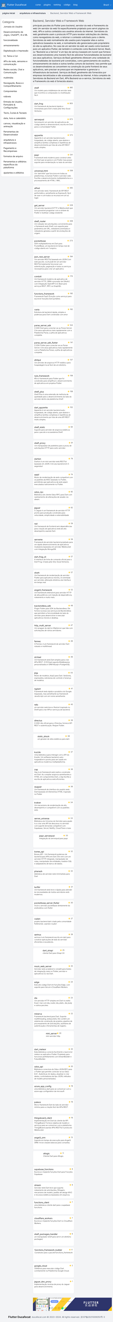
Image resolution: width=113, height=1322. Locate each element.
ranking (57, 4)
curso (38, 4)
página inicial (8, 13)
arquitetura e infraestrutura (33, 13)
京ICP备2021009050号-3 (92, 1317)
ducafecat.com (39, 1317)
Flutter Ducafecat (19, 1316)
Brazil (106, 5)
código (67, 4)
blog (75, 4)
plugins (47, 4)
